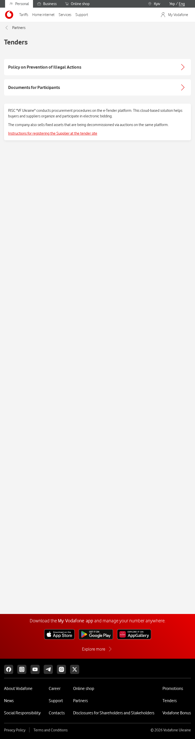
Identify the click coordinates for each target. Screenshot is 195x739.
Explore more (93, 649)
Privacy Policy (14, 730)
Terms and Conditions (51, 730)
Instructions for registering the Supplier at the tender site (52, 133)
